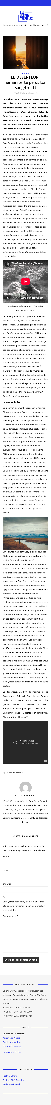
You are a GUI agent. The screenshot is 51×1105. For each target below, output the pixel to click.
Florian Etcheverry (12, 1046)
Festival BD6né (10, 1076)
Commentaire (10, 916)
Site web (7, 884)
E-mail (7, 870)
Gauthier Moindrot (15, 773)
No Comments (31, 93)
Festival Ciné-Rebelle (13, 1080)
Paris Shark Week (11, 1084)
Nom (6, 856)
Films (25, 73)
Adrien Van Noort (11, 1038)
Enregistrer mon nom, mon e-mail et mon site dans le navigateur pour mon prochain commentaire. (24, 906)
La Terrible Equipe (12, 1052)
